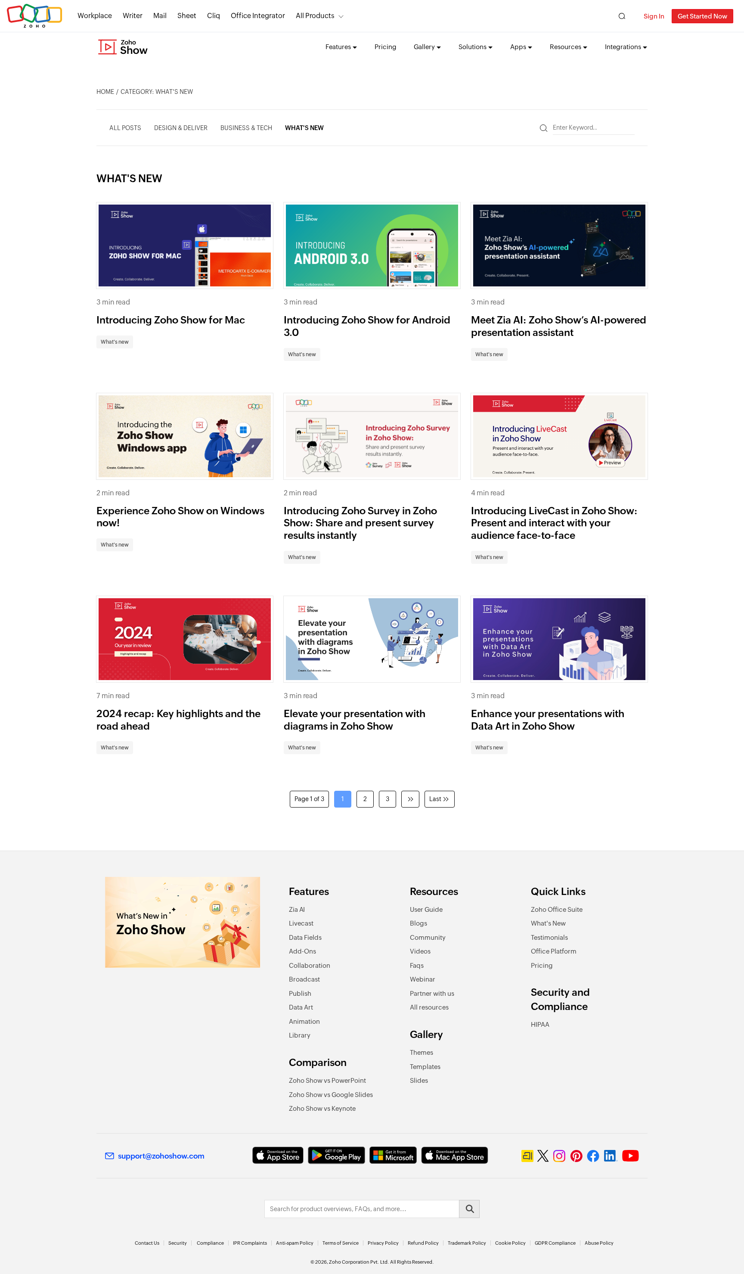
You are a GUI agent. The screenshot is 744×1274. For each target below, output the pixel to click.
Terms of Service (340, 1243)
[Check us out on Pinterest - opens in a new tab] (576, 1156)
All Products (315, 16)
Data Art (301, 1007)
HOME (105, 91)
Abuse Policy (599, 1243)
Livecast (301, 923)
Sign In (654, 16)
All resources (429, 1007)
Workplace (95, 16)
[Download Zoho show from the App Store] (278, 1155)
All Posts (125, 127)
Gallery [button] (424, 46)
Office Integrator (258, 16)
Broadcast (304, 979)
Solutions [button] (473, 46)
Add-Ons (302, 951)
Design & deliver (181, 127)
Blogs (418, 923)
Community (428, 937)
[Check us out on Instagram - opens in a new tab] (559, 1156)
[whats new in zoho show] (182, 922)
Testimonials (549, 937)
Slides (419, 1080)
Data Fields (305, 937)
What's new (304, 127)
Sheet (186, 16)
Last (435, 798)
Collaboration (309, 965)
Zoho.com (34, 16)
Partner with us (432, 993)
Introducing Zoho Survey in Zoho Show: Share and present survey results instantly (360, 523)
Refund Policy (423, 1243)
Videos (420, 951)
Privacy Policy (383, 1243)
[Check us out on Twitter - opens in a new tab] (543, 1156)
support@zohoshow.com (161, 1156)
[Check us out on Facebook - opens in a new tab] (593, 1156)
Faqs (417, 965)
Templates (425, 1066)
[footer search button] (469, 1209)
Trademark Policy (467, 1243)
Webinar (422, 979)
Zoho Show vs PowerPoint (327, 1080)
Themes (421, 1052)
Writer (133, 16)
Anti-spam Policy (294, 1243)
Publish (300, 993)
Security (177, 1243)
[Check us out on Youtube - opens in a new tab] (630, 1156)
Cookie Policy (510, 1243)
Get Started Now (702, 16)
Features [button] (338, 46)
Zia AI (297, 909)
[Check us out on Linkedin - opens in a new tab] (611, 1156)
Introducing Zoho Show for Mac (170, 320)
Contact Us (147, 1243)
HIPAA (540, 1024)
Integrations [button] (623, 46)
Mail (160, 16)
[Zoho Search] (622, 16)
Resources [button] (565, 46)
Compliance (210, 1243)
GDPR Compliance (555, 1243)
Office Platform (554, 951)
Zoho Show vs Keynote (322, 1108)
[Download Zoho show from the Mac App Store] (454, 1155)
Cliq (213, 16)
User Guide (426, 909)
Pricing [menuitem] (386, 46)
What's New (548, 923)
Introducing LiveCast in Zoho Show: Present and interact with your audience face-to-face (554, 523)
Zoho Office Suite (557, 909)
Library (299, 1035)
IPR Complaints (250, 1243)
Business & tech (246, 127)
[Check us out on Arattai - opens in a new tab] (527, 1156)
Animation (304, 1021)
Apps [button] (518, 46)
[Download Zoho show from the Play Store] (336, 1155)
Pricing (542, 965)
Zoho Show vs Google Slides (331, 1094)
